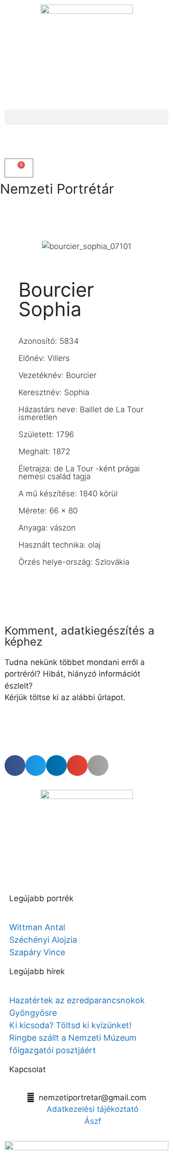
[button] (86, 117)
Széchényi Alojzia (43, 940)
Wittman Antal (38, 927)
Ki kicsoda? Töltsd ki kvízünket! (70, 1025)
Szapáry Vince (37, 952)
